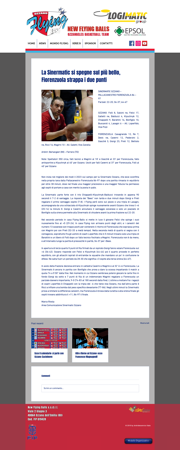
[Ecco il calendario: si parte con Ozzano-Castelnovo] (49, 338)
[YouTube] (144, 43)
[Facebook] (131, 43)
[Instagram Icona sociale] (138, 43)
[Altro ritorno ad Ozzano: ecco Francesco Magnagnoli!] (90, 338)
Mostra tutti (144, 323)
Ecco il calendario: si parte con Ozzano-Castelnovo (49, 355)
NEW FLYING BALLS (88, 28)
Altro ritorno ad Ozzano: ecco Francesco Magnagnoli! (88, 355)
